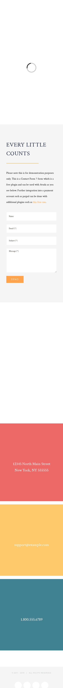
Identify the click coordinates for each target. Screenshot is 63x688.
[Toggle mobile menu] (57, 6)
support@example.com (31, 544)
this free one (39, 202)
